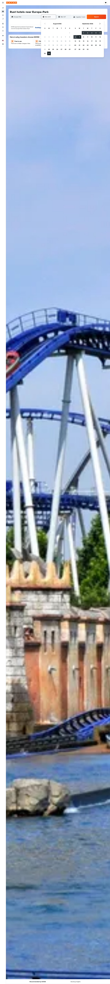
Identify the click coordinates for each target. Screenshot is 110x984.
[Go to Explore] (3, 27)
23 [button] (45, 49)
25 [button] (53, 49)
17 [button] (49, 45)
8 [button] (69, 37)
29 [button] (69, 49)
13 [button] (61, 41)
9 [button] (87, 37)
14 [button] (65, 41)
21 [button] (65, 45)
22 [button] (69, 45)
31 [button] (49, 53)
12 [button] (57, 41)
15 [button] (69, 41)
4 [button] (53, 37)
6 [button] (61, 37)
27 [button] (61, 49)
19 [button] (57, 45)
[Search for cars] (3, 15)
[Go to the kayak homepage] (11, 3)
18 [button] (53, 45)
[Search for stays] (3, 11)
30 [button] (45, 53)
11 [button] (53, 41)
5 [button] (57, 37)
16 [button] (45, 45)
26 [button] (57, 49)
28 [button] (65, 49)
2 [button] (87, 33)
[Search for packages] (3, 18)
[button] (3, 3)
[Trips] (3, 35)
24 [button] (49, 49)
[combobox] (27, 17)
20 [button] (61, 45)
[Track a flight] (3, 30)
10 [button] (49, 41)
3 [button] (91, 33)
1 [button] (69, 33)
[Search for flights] (3, 8)
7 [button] (65, 37)
